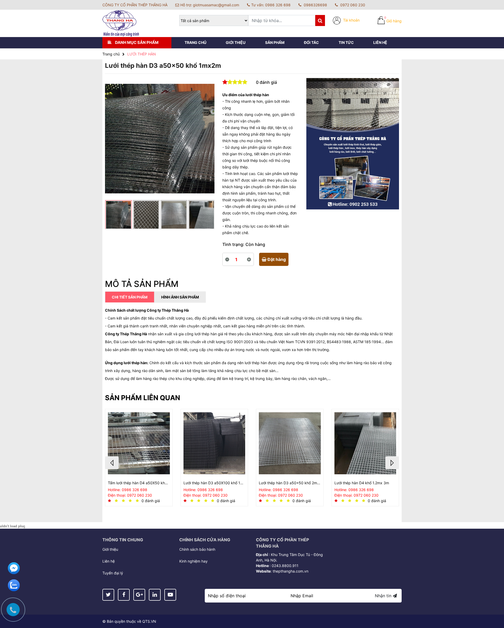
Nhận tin (384, 595)
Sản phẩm (275, 42)
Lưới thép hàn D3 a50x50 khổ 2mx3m (290, 483)
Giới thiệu (235, 42)
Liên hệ (380, 42)
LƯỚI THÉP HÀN (141, 54)
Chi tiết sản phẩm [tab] (130, 297)
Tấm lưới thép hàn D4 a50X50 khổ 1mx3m (139, 483)
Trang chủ (195, 42)
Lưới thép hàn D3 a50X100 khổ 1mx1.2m (214, 483)
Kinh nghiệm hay (193, 561)
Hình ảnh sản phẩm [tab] (180, 297)
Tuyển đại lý (112, 573)
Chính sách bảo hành (197, 549)
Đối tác (311, 42)
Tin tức (346, 42)
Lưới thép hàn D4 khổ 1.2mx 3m (361, 483)
